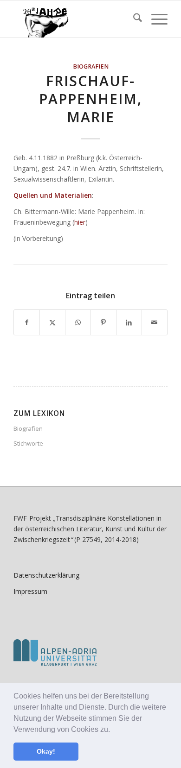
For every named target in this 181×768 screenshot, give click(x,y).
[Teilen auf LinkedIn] (129, 322)
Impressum (30, 591)
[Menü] (155, 19)
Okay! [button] (46, 751)
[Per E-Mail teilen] (154, 322)
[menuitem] (133, 19)
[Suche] (133, 19)
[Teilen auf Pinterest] (103, 322)
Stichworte (28, 443)
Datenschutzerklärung (46, 575)
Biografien (91, 66)
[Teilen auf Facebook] (26, 322)
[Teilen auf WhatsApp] (77, 322)
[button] (113, 730)
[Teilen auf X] (52, 322)
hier (79, 222)
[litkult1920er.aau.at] (74, 19)
